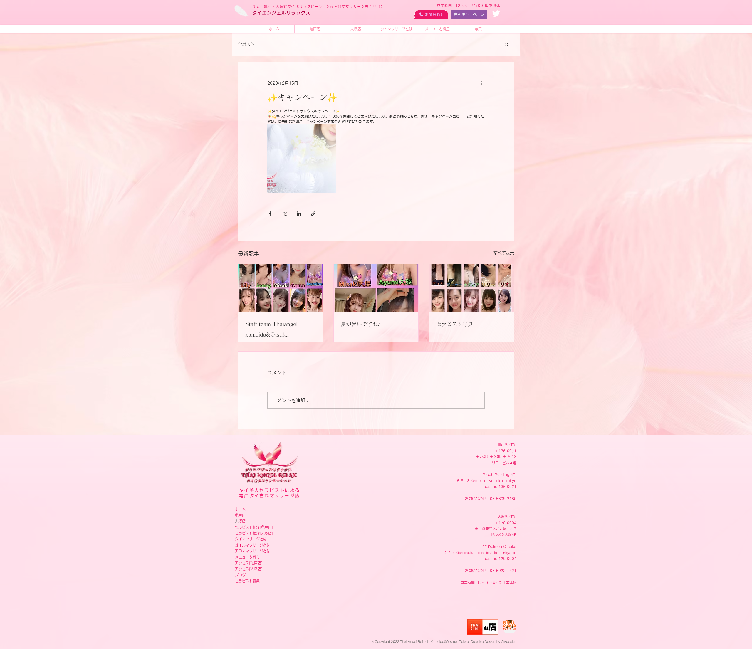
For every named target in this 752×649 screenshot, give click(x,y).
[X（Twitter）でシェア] (284, 213)
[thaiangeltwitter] (496, 13)
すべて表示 (504, 253)
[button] (506, 44)
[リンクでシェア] (313, 213)
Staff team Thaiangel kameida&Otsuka (271, 329)
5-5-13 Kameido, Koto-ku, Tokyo (486, 480)
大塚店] (267, 533)
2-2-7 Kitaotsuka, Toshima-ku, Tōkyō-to (480, 552)
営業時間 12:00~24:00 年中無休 (468, 5)
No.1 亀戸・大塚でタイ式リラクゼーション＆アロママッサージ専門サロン (318, 6)
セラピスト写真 (454, 324)
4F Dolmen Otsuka (499, 546)
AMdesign (509, 641)
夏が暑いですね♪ (360, 324)
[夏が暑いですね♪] (376, 288)
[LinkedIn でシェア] (299, 213)
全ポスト (246, 44)
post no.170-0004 (500, 558)
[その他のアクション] (481, 83)
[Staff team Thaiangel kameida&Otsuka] (280, 288)
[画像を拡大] (301, 158)
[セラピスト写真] (471, 288)
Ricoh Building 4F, (499, 474)
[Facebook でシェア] (270, 213)
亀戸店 (240, 515)
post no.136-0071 (500, 486)
